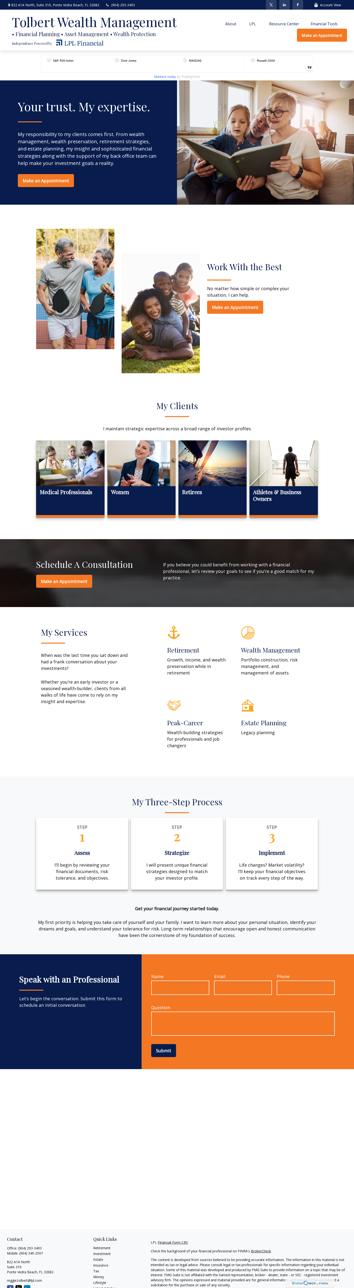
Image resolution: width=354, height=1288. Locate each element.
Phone (283, 976)
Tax (96, 1271)
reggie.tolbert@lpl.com (24, 1280)
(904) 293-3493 (123, 5)
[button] (230, 24)
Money (98, 1277)
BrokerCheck (261, 1251)
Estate (98, 1259)
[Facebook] (297, 5)
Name (157, 976)
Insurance (100, 1265)
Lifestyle (99, 1282)
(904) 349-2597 (31, 1253)
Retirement (102, 1248)
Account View (330, 5)
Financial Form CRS (173, 1242)
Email (219, 976)
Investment (102, 1253)
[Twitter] (271, 5)
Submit (163, 1050)
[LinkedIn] (284, 5)
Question (160, 1007)
